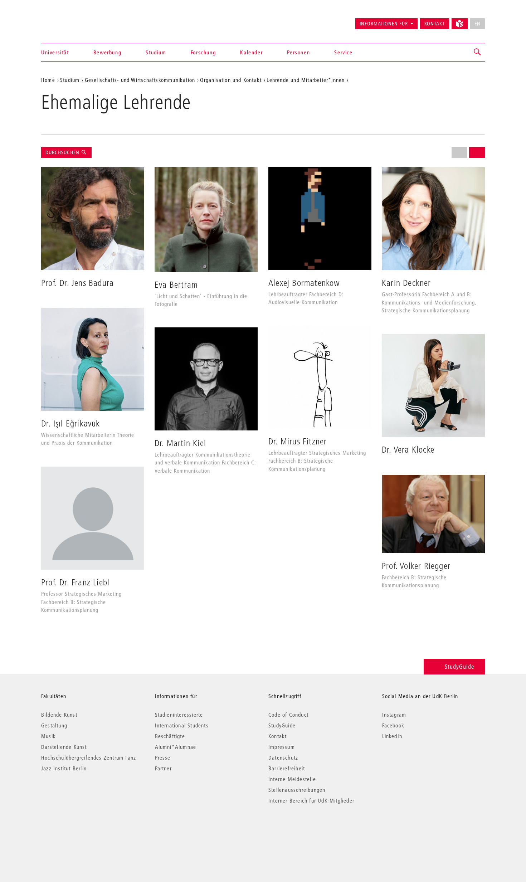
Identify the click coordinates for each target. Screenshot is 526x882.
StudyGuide (459, 666)
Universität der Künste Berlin (69, 20)
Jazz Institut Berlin (64, 768)
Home (48, 79)
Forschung (203, 52)
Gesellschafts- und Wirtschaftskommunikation (140, 79)
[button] (478, 52)
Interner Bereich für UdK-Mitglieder (311, 800)
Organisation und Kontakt (231, 79)
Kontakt (434, 23)
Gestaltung (54, 725)
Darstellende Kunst (64, 746)
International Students (182, 725)
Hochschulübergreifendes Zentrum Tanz (88, 757)
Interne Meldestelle (292, 779)
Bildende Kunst (59, 714)
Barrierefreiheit (286, 768)
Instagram (394, 714)
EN (477, 23)
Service (343, 52)
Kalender (251, 52)
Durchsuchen (63, 152)
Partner (163, 768)
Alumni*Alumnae (175, 746)
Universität (55, 52)
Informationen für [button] (384, 23)
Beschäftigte (170, 736)
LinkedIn (392, 736)
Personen (298, 52)
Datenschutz (283, 757)
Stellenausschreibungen (296, 789)
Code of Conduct (288, 714)
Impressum (281, 746)
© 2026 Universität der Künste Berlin (78, 830)
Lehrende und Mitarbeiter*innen (306, 79)
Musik (48, 736)
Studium (156, 52)
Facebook (393, 725)
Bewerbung (107, 52)
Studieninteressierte (179, 714)
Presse (163, 757)
